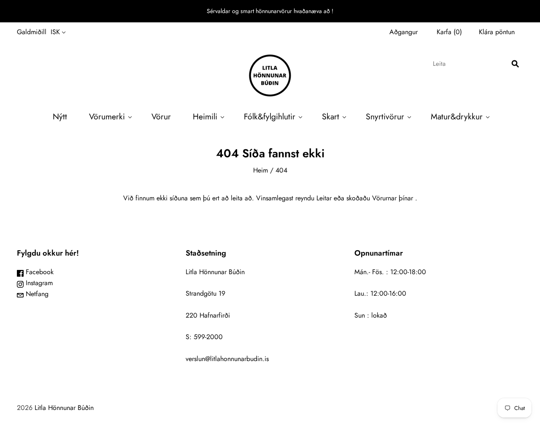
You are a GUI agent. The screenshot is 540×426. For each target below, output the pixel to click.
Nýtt (60, 116)
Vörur (161, 116)
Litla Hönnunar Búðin (64, 408)
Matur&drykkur (457, 116)
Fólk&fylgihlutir (269, 116)
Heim (260, 170)
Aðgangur (403, 32)
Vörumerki (107, 116)
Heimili (205, 116)
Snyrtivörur (385, 116)
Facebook (39, 272)
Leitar (324, 198)
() (449, 32)
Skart (330, 116)
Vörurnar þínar (392, 198)
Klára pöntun (497, 32)
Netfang (36, 294)
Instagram (38, 283)
